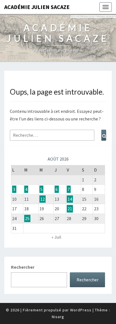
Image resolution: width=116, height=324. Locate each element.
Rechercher (22, 267)
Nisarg (58, 316)
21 (70, 208)
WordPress (81, 309)
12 (42, 199)
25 (27, 218)
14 (70, 199)
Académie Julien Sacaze (37, 6)
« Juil (56, 237)
